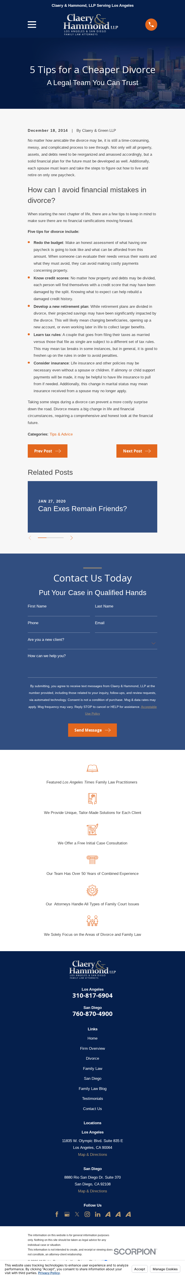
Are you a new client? (46, 640)
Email (99, 623)
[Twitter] (77, 1214)
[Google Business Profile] (67, 1214)
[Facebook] (57, 1214)
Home (92, 1038)
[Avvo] (108, 1214)
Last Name (104, 606)
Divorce (92, 1058)
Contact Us (92, 1109)
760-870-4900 (92, 1013)
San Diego (92, 1078)
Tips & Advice (61, 434)
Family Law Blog (92, 1089)
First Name (37, 606)
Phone (33, 623)
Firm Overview (92, 1048)
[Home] (90, 24)
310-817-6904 (92, 995)
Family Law (92, 1068)
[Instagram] (87, 1214)
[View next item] (71, 538)
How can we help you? (47, 656)
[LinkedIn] (97, 1214)
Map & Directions (92, 1154)
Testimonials (92, 1098)
